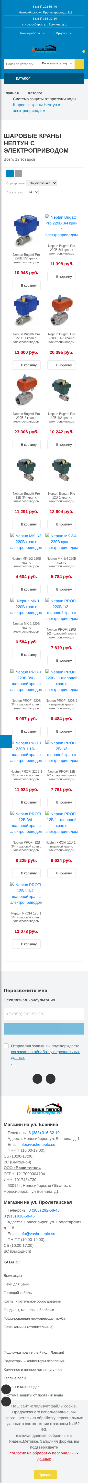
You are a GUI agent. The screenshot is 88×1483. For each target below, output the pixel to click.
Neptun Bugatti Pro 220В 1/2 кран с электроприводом (26, 258)
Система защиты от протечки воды (44, 99)
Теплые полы (15, 1378)
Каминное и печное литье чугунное (33, 1369)
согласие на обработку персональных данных (45, 1055)
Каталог (35, 93)
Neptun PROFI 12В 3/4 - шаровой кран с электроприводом (26, 846)
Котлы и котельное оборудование (32, 1301)
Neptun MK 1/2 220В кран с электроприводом (26, 562)
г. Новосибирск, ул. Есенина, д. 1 (44, 24)
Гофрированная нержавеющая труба (34, 1318)
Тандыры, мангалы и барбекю (29, 1310)
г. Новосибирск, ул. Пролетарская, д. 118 (45, 12)
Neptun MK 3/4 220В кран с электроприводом (61, 562)
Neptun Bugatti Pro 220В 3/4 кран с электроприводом (61, 249)
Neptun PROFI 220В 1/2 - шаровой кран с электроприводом (61, 633)
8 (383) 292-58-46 (44, 6)
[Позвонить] (37, 1079)
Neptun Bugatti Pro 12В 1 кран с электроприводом (61, 497)
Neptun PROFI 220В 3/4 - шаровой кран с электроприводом (26, 704)
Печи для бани (16, 1284)
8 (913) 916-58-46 (19, 1216)
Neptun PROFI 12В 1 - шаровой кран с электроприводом (61, 846)
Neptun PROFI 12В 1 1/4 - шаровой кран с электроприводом (26, 917)
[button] (44, 78)
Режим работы (30, 33)
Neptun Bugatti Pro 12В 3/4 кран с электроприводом (26, 497)
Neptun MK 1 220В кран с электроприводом (26, 627)
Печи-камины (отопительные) (29, 1327)
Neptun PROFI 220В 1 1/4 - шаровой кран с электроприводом (26, 775)
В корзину (28, 285)
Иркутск (61, 33)
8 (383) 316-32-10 (44, 18)
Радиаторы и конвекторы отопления (34, 1361)
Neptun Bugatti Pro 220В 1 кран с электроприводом (26, 338)
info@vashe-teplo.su (37, 1144)
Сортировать (15, 183)
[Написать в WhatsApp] (50, 1079)
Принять (45, 1475)
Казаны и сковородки (21, 1386)
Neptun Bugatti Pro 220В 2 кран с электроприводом (26, 417)
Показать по (14, 192)
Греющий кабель (18, 1293)
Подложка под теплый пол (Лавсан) (34, 1352)
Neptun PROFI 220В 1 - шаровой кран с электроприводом (61, 704)
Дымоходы (13, 1275)
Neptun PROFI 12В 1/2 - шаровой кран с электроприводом (61, 775)
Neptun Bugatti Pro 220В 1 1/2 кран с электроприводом (61, 338)
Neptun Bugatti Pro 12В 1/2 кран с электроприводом (61, 417)
